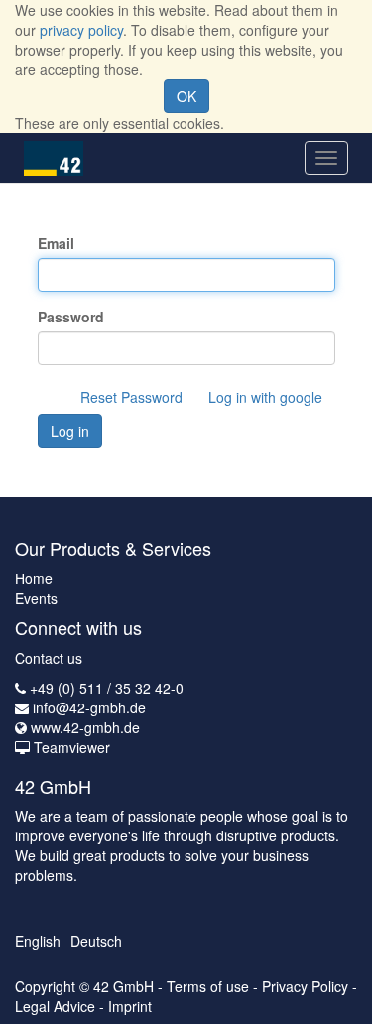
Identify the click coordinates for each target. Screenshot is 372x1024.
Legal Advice (55, 1006)
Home (34, 578)
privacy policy (81, 30)
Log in (70, 431)
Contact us (48, 658)
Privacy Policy (305, 986)
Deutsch (96, 941)
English (38, 941)
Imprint (130, 1006)
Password (71, 316)
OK (186, 96)
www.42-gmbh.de (85, 727)
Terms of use (208, 986)
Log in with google (265, 397)
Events (36, 598)
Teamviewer (72, 747)
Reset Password (131, 397)
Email (56, 243)
